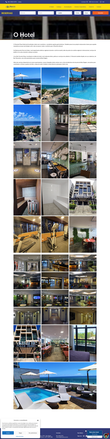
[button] (38, 420)
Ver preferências (33, 433)
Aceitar (8, 433)
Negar (20, 433)
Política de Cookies (19, 436)
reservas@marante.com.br (62, 437)
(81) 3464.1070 (59, 436)
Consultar (100, 13)
